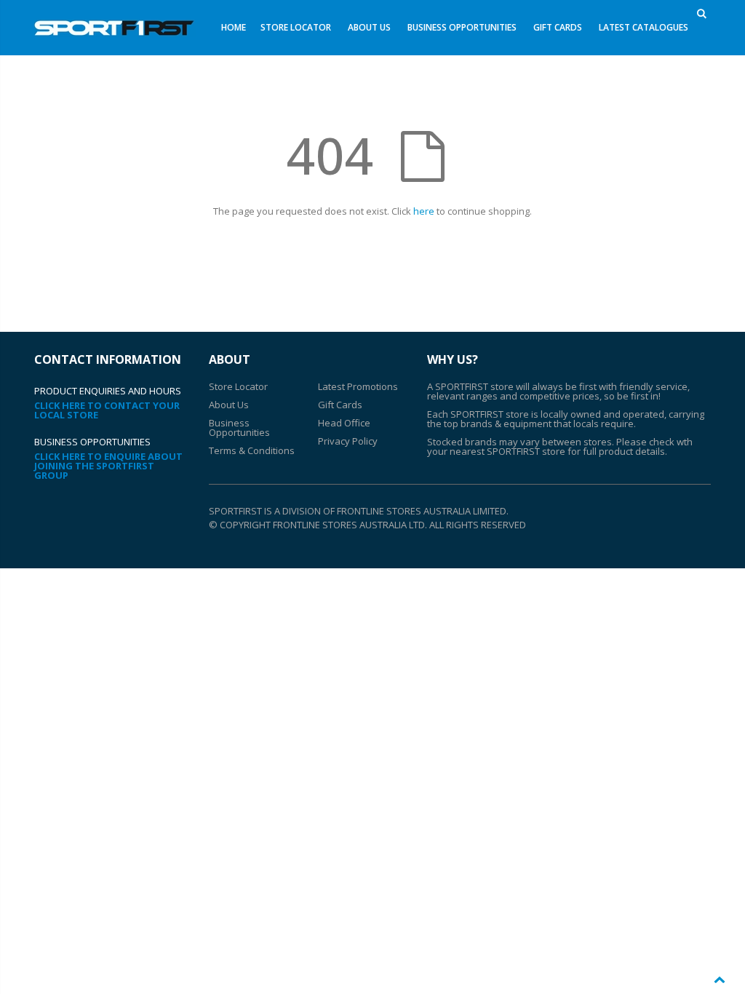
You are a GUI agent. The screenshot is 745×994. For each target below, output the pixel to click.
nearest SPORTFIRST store (507, 451)
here (423, 211)
